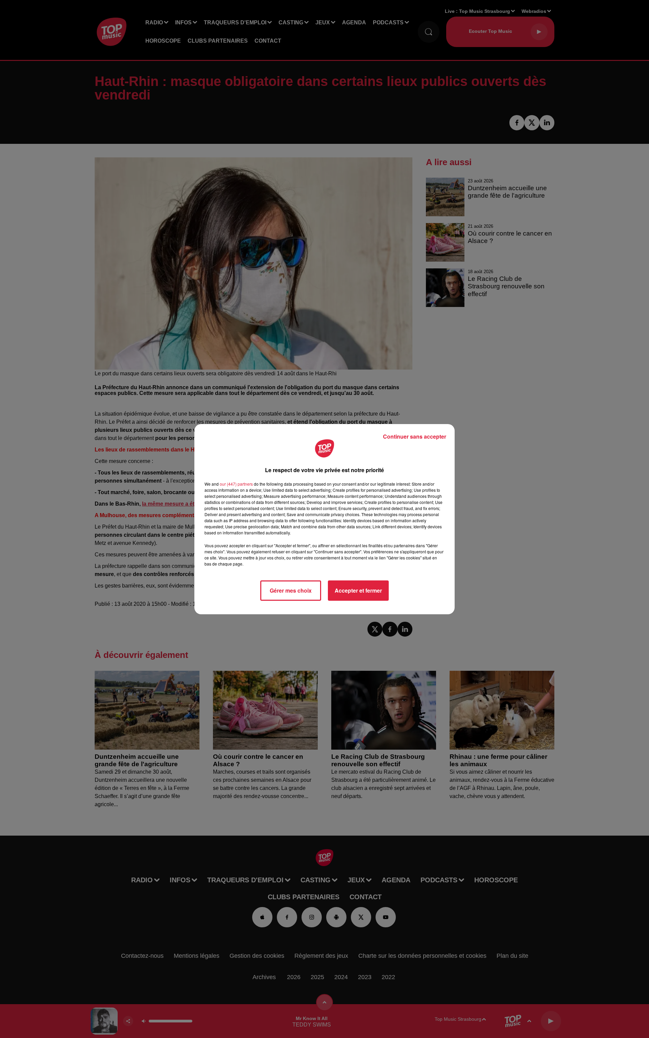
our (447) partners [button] (236, 484)
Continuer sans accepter (414, 436)
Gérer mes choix (291, 590)
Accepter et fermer (358, 590)
